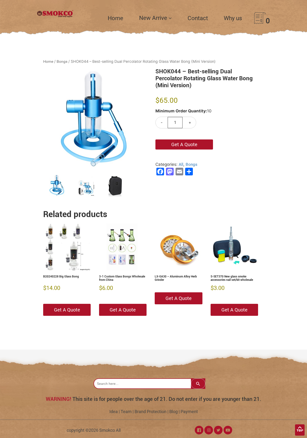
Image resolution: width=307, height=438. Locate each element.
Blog (173, 411)
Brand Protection (150, 411)
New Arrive (154, 18)
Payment (189, 411)
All (181, 164)
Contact (198, 18)
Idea (113, 411)
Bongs (62, 61)
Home (115, 18)
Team (126, 411)
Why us (233, 18)
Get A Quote (184, 144)
